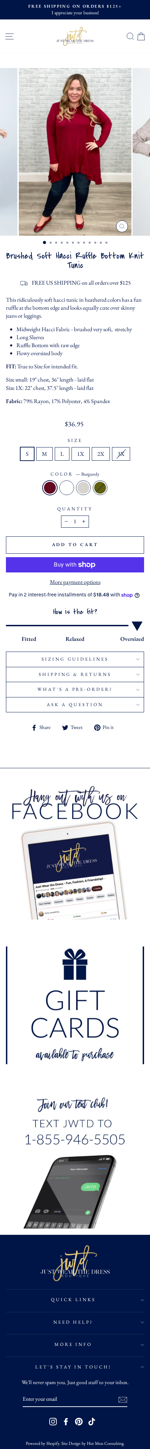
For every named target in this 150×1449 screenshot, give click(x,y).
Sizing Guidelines (75, 659)
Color (75, 474)
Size (75, 440)
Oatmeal (83, 488)
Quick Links (73, 1300)
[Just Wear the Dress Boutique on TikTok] (92, 1421)
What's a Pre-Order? (75, 689)
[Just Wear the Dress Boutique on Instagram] (53, 1421)
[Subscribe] (122, 1399)
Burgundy (50, 488)
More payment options (75, 582)
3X (121, 454)
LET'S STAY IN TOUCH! (73, 1367)
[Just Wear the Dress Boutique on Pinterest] (79, 1421)
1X (80, 454)
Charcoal (67, 488)
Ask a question (75, 704)
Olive (100, 488)
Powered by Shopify (42, 1443)
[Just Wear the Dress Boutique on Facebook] (66, 1421)
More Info (73, 1344)
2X (100, 454)
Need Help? (73, 1322)
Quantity (75, 509)
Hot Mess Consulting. (106, 1443)
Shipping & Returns (75, 674)
